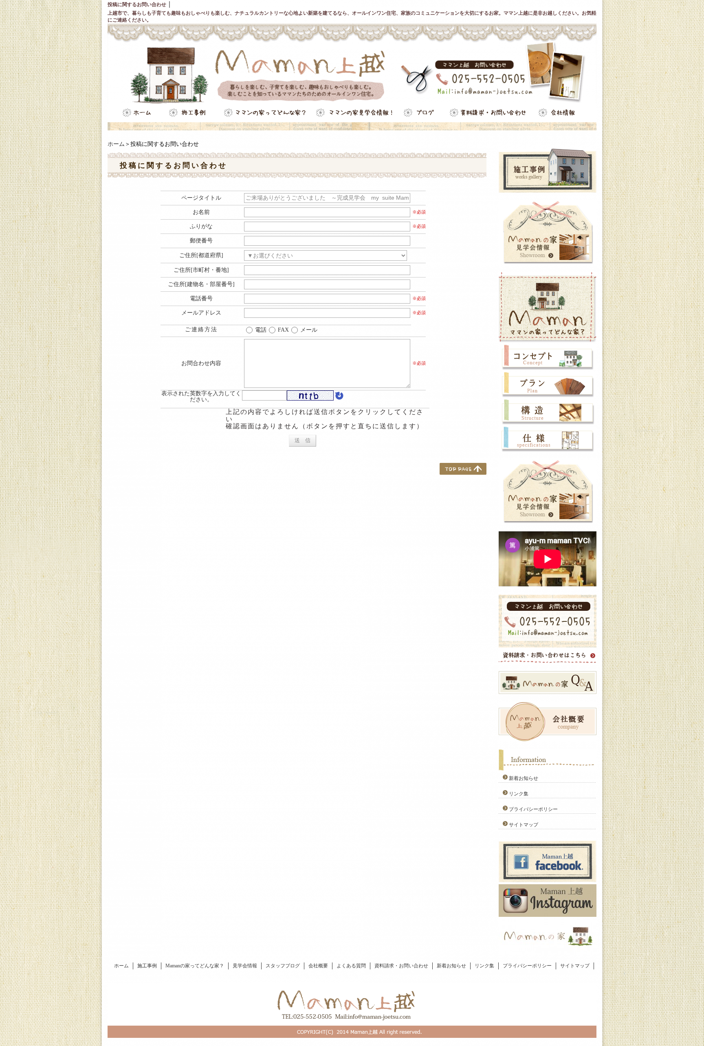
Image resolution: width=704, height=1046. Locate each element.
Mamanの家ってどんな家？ (194, 966)
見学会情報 (245, 966)
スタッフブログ (283, 966)
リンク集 (518, 794)
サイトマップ (523, 825)
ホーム (116, 144)
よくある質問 (351, 966)
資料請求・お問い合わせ (401, 966)
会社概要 (318, 966)
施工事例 (147, 966)
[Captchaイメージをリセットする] (338, 396)
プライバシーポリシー (533, 809)
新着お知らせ (523, 778)
